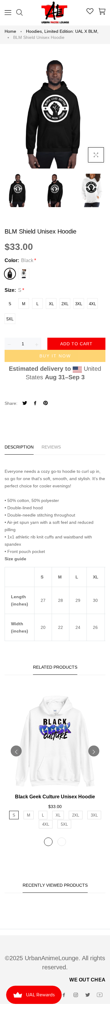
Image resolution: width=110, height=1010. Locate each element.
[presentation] (16, 751)
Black (10, 273)
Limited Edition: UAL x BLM (71, 31)
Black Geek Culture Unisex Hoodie (55, 796)
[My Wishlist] (90, 12)
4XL (92, 304)
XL (51, 304)
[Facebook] (35, 404)
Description (19, 447)
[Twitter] (24, 404)
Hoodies (34, 31)
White (23, 273)
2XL (64, 304)
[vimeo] (45, 404)
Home (10, 31)
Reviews (51, 447)
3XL (78, 304)
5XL (9, 319)
